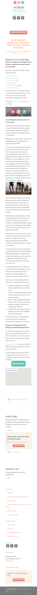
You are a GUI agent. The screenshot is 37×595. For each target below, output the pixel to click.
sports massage (12, 83)
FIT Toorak (10, 528)
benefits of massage (17, 101)
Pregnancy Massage (12, 515)
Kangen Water (11, 524)
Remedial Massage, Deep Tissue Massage (17, 497)
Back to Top (28, 593)
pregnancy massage (13, 85)
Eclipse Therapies (18, 7)
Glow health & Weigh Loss (14, 532)
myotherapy (11, 76)
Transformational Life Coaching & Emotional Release (18, 506)
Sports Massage (11, 500)
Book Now (18, 363)
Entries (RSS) (13, 591)
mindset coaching (13, 88)
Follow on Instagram (19, 392)
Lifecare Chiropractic (12, 536)
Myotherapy (10, 493)
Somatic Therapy (11, 511)
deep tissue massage (13, 80)
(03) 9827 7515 (20, 15)
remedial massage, (13, 78)
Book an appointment (11, 344)
